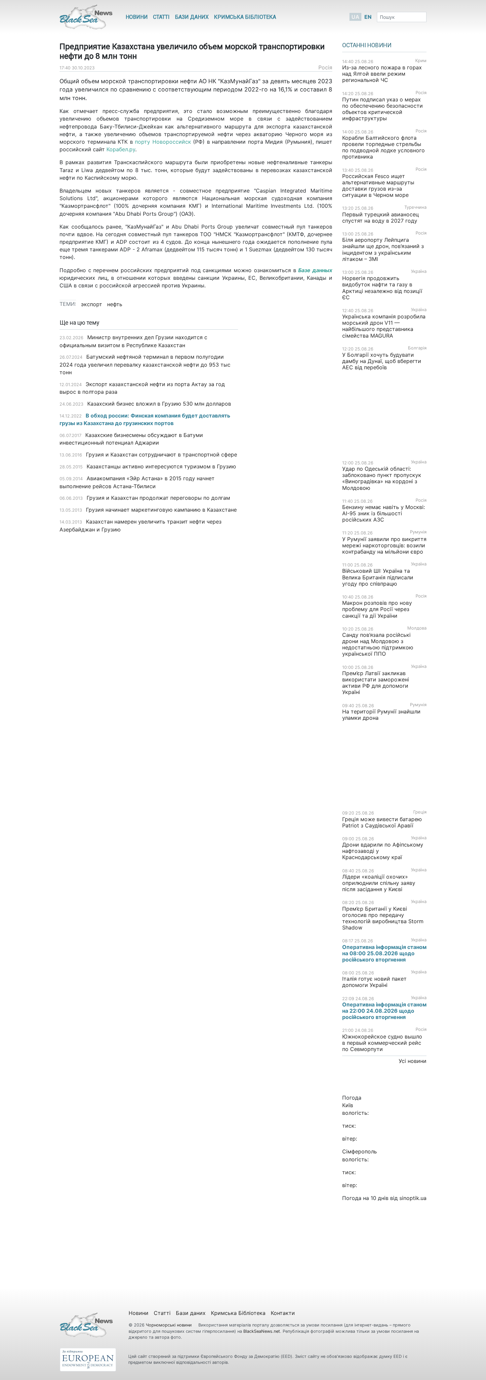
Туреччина (415, 207)
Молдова (416, 628)
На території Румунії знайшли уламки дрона (381, 714)
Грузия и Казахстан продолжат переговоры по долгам (158, 497)
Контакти (283, 1313)
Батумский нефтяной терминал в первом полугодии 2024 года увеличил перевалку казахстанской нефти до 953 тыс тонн (145, 364)
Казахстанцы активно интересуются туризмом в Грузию (161, 466)
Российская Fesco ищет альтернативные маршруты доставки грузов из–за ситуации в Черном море (378, 186)
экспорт (91, 304)
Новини (137, 17)
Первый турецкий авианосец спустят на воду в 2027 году (380, 217)
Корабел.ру (120, 149)
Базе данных (315, 270)
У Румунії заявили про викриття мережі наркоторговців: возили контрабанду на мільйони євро (384, 545)
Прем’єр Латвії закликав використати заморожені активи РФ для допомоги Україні (375, 683)
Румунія (418, 531)
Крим (420, 60)
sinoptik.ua (412, 1198)
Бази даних (192, 17)
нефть (114, 304)
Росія (325, 67)
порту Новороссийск (163, 141)
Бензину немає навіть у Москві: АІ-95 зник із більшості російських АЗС (383, 513)
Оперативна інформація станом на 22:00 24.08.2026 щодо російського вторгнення (384, 1010)
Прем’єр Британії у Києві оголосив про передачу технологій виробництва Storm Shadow (383, 918)
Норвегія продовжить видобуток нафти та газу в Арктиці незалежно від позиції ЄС (382, 288)
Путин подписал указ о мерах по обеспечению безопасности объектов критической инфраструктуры (382, 109)
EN (368, 17)
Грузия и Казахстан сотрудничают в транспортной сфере (161, 454)
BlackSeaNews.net (261, 1331)
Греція (419, 812)
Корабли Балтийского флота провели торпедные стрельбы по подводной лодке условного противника (383, 147)
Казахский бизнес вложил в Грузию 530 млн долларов (159, 403)
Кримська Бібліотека (245, 17)
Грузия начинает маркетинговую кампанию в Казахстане (161, 509)
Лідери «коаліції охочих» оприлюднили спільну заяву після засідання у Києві (378, 882)
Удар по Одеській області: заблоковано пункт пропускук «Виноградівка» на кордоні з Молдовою (381, 478)
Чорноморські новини (169, 1325)
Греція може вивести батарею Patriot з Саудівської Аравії (382, 822)
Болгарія (417, 347)
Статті (161, 17)
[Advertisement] (290, 424)
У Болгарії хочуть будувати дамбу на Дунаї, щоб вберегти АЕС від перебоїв (381, 361)
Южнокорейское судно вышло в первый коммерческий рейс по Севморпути (382, 1042)
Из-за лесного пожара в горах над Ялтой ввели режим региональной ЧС (382, 73)
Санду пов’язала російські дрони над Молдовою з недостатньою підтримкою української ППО (377, 644)
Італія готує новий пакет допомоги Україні (374, 981)
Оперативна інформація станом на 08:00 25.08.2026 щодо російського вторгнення (384, 953)
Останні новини (366, 45)
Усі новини (412, 1061)
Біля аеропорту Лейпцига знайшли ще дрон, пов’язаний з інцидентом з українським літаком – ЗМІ (383, 249)
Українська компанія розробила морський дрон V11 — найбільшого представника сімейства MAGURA (383, 326)
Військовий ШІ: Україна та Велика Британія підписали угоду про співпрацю (377, 577)
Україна (418, 271)
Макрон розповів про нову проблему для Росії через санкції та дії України (377, 609)
